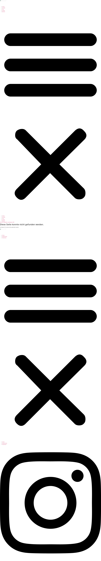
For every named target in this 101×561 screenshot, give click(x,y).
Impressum (4, 237)
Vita (3, 9)
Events (3, 10)
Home (3, 6)
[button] (50, 113)
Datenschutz (4, 236)
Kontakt (3, 7)
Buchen (3, 11)
